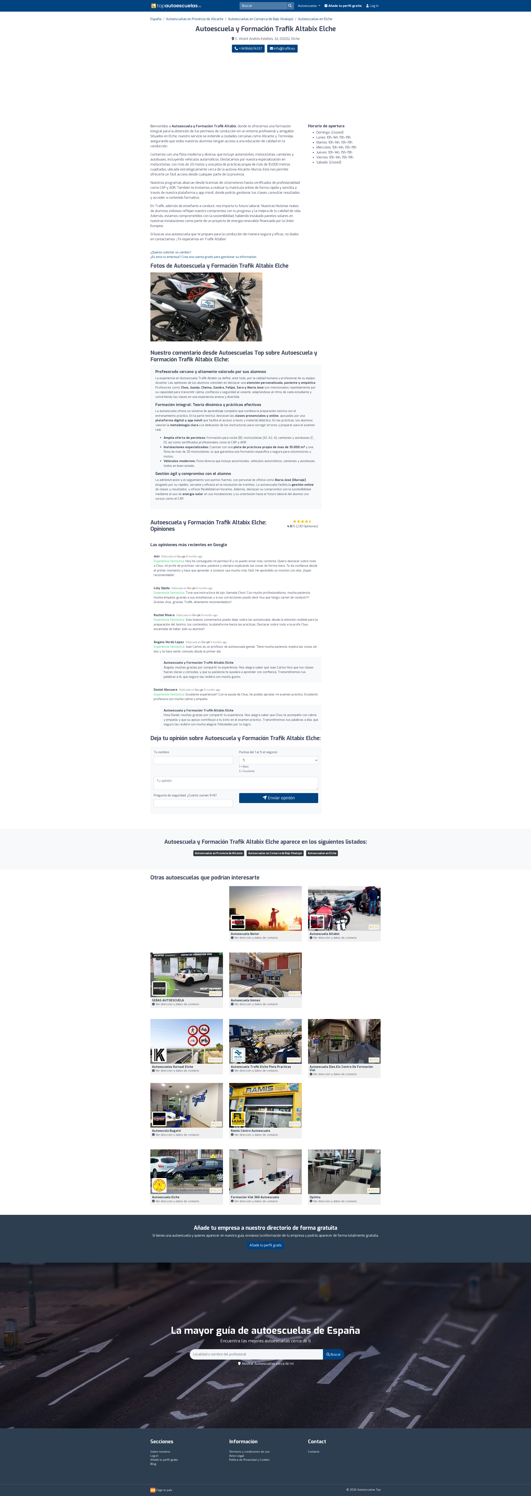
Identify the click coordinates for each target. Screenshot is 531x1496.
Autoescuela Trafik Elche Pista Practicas (261, 1067)
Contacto (313, 1451)
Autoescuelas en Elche (315, 19)
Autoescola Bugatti (166, 1131)
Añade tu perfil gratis (345, 6)
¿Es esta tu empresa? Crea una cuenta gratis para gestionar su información (203, 257)
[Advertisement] (325, 88)
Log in (374, 6)
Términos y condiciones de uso (249, 1451)
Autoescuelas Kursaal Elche (172, 1067)
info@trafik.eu (284, 48)
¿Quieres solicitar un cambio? (170, 252)
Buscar (335, 1354)
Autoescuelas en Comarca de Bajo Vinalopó (260, 19)
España (155, 19)
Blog (153, 1464)
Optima (315, 1197)
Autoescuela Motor (245, 934)
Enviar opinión (281, 798)
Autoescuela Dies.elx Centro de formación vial (341, 1068)
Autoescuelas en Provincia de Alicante (194, 19)
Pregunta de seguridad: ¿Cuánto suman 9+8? (185, 795)
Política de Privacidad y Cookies (249, 1460)
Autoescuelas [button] (308, 6)
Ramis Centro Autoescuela (250, 1131)
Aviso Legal (236, 1456)
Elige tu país (163, 1490)
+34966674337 (250, 48)
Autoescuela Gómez (245, 1000)
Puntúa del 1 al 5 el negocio (258, 752)
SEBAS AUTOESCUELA (168, 1000)
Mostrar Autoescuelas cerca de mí (267, 1363)
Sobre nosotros (160, 1451)
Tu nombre (161, 752)
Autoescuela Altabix (325, 934)
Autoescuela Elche (165, 1197)
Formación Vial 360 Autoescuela (255, 1197)
